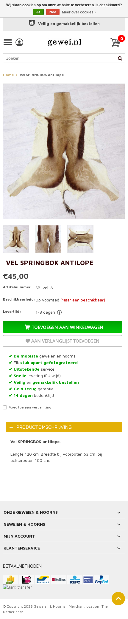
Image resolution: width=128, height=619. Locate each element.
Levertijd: (12, 311)
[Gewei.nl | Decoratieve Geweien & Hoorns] (64, 42)
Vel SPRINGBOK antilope (42, 74)
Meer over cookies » (79, 12)
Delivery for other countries (59, 312)
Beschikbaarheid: (18, 299)
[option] (64, 23)
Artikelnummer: (17, 287)
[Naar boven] (118, 598)
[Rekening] (19, 42)
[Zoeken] (120, 58)
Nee (52, 12)
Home (8, 74)
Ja (38, 12)
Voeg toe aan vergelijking (30, 407)
